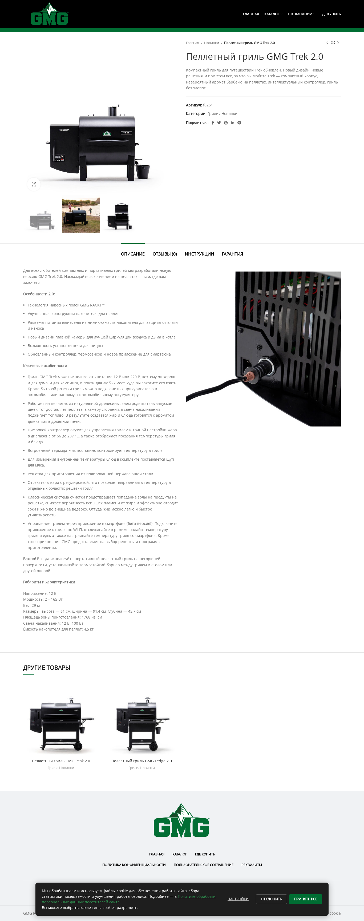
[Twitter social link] (219, 122)
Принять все (305, 898)
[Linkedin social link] (232, 122)
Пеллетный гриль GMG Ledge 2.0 (141, 760)
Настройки (238, 898)
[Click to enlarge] (34, 184)
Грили (213, 113)
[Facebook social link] (213, 122)
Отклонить (271, 898)
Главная (193, 42)
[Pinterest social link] (226, 122)
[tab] (133, 251)
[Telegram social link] (239, 122)
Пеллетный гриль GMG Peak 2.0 (61, 760)
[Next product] (338, 43)
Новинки (212, 42)
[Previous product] (327, 43)
